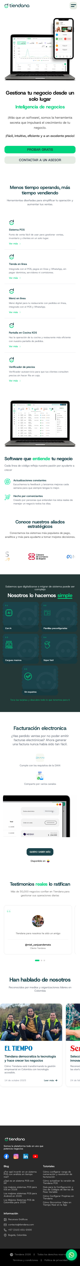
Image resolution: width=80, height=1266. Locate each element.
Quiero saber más (40, 851)
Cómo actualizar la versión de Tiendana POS (59, 1182)
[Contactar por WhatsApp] (71, 1255)
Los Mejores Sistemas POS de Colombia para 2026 (19, 1201)
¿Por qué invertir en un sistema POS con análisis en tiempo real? (20, 1174)
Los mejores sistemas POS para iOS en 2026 (20, 1188)
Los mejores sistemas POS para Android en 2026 (20, 1194)
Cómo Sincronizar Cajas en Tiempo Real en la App (57, 1203)
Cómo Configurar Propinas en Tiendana (58, 1197)
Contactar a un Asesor (40, 160)
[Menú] (73, 5)
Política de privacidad (55, 1260)
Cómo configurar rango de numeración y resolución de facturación (57, 1174)
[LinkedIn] (25, 1156)
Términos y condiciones (25, 1260)
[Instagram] (16, 1156)
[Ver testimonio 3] (44, 960)
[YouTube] (35, 1156)
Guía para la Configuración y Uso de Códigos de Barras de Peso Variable (58, 1189)
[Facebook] (6, 1156)
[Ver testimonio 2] (41, 960)
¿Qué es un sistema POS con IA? (19, 1182)
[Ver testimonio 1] (37, 960)
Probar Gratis (40, 149)
